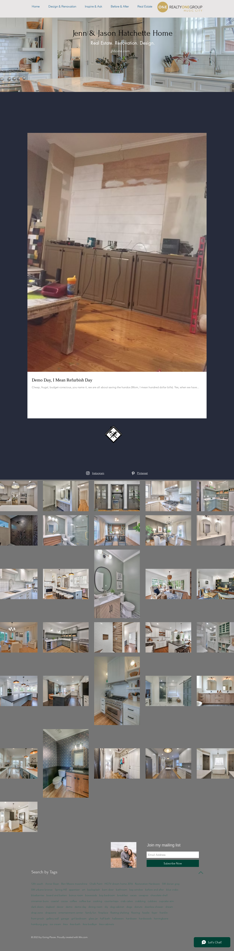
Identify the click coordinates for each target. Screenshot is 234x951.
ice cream (55, 924)
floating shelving (119, 912)
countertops (111, 901)
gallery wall (52, 918)
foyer (154, 912)
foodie (146, 912)
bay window (136, 889)
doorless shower (154, 906)
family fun (90, 912)
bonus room (76, 895)
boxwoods (91, 895)
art (83, 889)
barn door (108, 889)
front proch (37, 918)
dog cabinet (117, 906)
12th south (37, 883)
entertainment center (70, 912)
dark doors (37, 906)
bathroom (121, 889)
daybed (50, 906)
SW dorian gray (171, 883)
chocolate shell (158, 895)
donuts (138, 906)
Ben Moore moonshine (74, 883)
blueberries (37, 895)
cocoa (64, 901)
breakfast (122, 895)
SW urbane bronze (42, 889)
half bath (105, 918)
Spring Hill (61, 889)
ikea (65, 924)
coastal (55, 901)
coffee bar (85, 901)
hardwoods (145, 918)
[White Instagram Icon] (88, 473)
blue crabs (172, 889)
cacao (133, 895)
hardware (131, 918)
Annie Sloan (52, 883)
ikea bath (75, 924)
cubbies (152, 901)
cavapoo (143, 895)
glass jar (93, 918)
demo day (80, 906)
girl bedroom (78, 918)
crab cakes (127, 901)
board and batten (56, 895)
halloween (118, 918)
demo (69, 906)
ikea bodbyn (90, 924)
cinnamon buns (40, 901)
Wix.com (83, 937)
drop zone (37, 912)
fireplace (103, 912)
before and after (154, 889)
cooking (97, 901)
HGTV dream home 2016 (119, 883)
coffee (73, 901)
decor (60, 906)
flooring (135, 912)
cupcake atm (166, 901)
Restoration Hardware (147, 883)
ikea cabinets (106, 924)
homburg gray (39, 924)
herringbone (161, 918)
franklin (164, 912)
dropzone (50, 912)
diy (106, 906)
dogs (129, 906)
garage (65, 918)
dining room (95, 906)
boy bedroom (107, 895)
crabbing (140, 901)
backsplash (93, 889)
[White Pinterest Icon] (133, 473)
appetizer (74, 889)
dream (169, 906)
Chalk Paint (96, 883)
